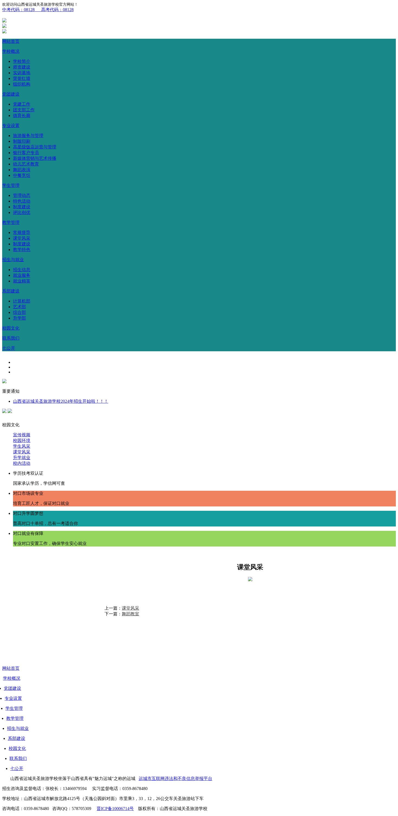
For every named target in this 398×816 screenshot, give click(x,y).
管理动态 (21, 195)
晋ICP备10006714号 (115, 808)
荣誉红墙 (21, 78)
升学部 (19, 318)
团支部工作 (24, 110)
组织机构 (21, 84)
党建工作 (21, 104)
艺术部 (19, 306)
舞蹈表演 (21, 169)
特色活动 (21, 201)
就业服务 (21, 275)
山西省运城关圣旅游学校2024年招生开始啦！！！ (60, 401)
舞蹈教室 (130, 614)
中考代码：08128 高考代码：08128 (38, 9)
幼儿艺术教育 (26, 164)
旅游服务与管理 (28, 135)
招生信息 (21, 269)
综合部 (19, 312)
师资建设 (21, 67)
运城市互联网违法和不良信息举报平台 (175, 778)
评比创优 (21, 212)
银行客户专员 (26, 152)
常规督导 (21, 232)
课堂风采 (21, 238)
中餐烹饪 (21, 175)
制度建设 (21, 206)
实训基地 (21, 72)
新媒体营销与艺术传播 (34, 158)
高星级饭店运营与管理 (34, 147)
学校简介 (21, 61)
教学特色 (21, 249)
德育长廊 (21, 115)
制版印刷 (21, 141)
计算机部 (21, 301)
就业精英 (21, 281)
